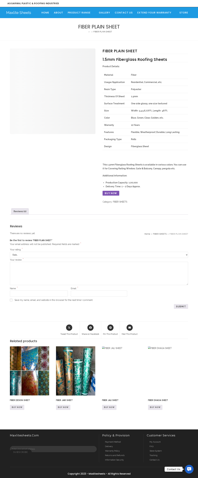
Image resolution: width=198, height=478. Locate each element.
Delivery (109, 446)
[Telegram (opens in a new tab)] (190, 3)
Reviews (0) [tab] (20, 211)
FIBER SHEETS (120, 202)
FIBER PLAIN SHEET (102, 31)
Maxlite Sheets (18, 12)
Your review (17, 260)
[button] (189, 469)
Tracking (153, 455)
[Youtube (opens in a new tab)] (186, 3)
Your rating (16, 249)
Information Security (114, 460)
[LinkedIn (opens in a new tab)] (181, 3)
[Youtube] (30, 442)
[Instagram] (19, 442)
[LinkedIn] (25, 442)
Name (14, 288)
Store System (156, 451)
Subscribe (20, 452)
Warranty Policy (112, 451)
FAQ (151, 446)
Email (74, 288)
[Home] (87, 31)
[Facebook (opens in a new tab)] (172, 3)
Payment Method (113, 442)
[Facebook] (13, 442)
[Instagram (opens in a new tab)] (177, 3)
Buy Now (111, 193)
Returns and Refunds (115, 455)
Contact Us (154, 460)
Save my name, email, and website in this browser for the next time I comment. (54, 300)
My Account (155, 442)
